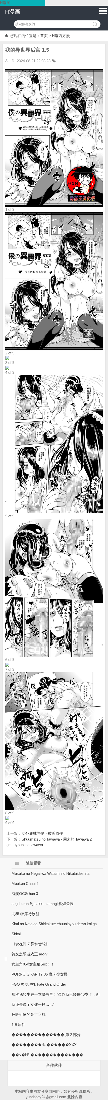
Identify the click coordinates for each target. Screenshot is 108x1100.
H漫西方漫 (61, 36)
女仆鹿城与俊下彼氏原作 (42, 833)
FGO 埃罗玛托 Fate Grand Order (39, 984)
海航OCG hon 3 (25, 893)
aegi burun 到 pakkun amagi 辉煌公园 (43, 904)
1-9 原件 (18, 1024)
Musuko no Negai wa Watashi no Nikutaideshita (50, 873)
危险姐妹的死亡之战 (28, 1014)
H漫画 (12, 12)
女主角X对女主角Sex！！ (33, 964)
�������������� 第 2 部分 (46, 1034)
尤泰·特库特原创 (25, 914)
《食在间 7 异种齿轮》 (30, 944)
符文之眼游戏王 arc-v (29, 954)
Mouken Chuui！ (25, 883)
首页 (44, 36)
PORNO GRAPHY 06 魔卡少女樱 (40, 974)
